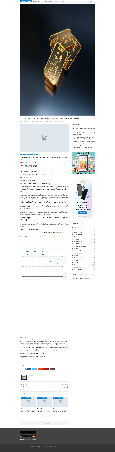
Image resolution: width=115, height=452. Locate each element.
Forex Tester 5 (57, 1)
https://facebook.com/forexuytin (82, 278)
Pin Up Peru (76, 255)
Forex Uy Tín (93, 449)
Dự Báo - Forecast (24, 154)
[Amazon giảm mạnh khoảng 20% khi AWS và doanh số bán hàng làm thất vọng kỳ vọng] (60, 402)
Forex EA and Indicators (66, 118)
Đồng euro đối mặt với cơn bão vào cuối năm (31, 386)
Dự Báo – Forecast (78, 234)
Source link (22, 365)
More (63, 1)
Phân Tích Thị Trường (78, 253)
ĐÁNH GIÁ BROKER (78, 232)
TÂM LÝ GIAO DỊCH (78, 260)
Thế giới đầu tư (77, 262)
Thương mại (76, 264)
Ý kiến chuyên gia (78, 269)
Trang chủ (35, 1)
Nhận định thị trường (33, 154)
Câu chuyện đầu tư (78, 229)
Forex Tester (77, 239)
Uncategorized (77, 267)
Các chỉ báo (76, 227)
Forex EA (76, 236)
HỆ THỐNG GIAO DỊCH (78, 241)
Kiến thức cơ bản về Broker (47, 1)
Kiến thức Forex (77, 248)
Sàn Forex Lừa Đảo (78, 257)
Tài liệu (39, 1)
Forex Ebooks (77, 118)
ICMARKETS (76, 243)
